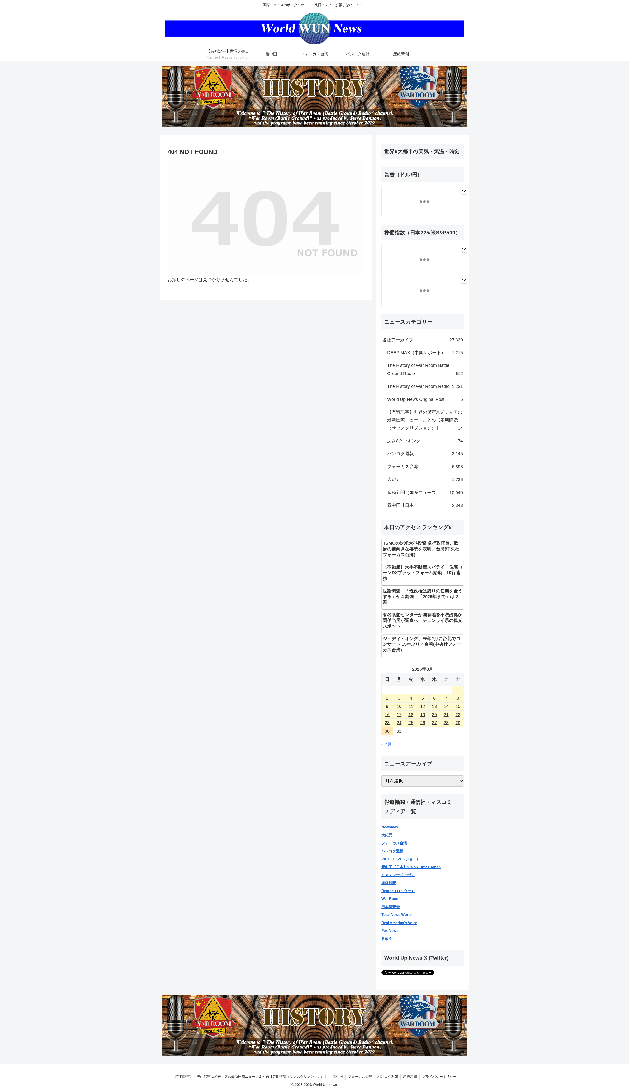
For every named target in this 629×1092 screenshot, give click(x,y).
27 (434, 722)
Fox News (389, 930)
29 (458, 722)
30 (387, 731)
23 (387, 722)
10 (399, 706)
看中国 (338, 1076)
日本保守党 (390, 907)
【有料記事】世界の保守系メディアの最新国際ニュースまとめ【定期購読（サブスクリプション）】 (250, 1076)
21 (446, 714)
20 (434, 714)
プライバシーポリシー (439, 1076)
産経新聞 (388, 883)
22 (458, 714)
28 (446, 722)
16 (387, 714)
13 (434, 706)
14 (446, 706)
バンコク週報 (392, 851)
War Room (390, 899)
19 (422, 714)
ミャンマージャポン (398, 875)
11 (411, 706)
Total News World (396, 914)
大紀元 (386, 835)
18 (410, 714)
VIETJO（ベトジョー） (400, 859)
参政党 (386, 938)
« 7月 (386, 744)
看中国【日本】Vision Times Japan (411, 867)
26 (422, 722)
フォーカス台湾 (394, 843)
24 (399, 722)
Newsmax (389, 827)
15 (458, 706)
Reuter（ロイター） (398, 891)
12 (422, 706)
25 (410, 722)
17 (399, 714)
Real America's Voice (399, 923)
